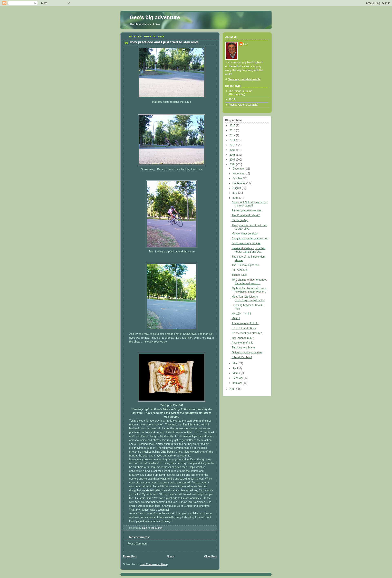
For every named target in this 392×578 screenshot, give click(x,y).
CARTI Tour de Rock (244, 328)
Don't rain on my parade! (246, 243)
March (237, 373)
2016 (232, 125)
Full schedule (239, 270)
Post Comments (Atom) (154, 564)
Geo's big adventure (155, 17)
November (239, 173)
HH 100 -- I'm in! (241, 313)
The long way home (243, 347)
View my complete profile (244, 79)
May (235, 363)
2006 (232, 164)
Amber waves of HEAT (245, 323)
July (235, 193)
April (236, 368)
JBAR (231, 99)
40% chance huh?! (243, 338)
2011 (232, 140)
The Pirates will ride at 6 (246, 215)
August (237, 188)
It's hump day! (240, 220)
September (239, 183)
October (238, 178)
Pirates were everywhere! (247, 210)
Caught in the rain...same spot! (250, 238)
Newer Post (130, 556)
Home (170, 556)
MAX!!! (236, 318)
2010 (232, 145)
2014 (232, 130)
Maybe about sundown (245, 233)
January (238, 383)
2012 (232, 135)
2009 (232, 149)
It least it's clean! (242, 357)
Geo (245, 44)
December (239, 168)
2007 (232, 159)
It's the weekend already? (247, 333)
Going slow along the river (247, 352)
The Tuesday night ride (245, 265)
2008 (232, 154)
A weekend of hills (242, 342)
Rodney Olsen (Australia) (243, 104)
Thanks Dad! (239, 274)
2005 (232, 389)
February (238, 378)
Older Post (210, 556)
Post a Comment (137, 543)
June (236, 197)
